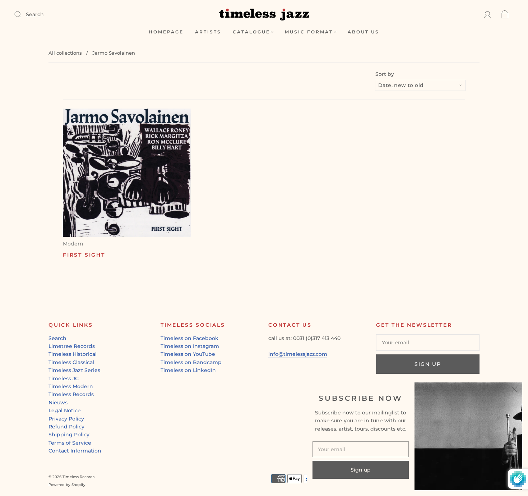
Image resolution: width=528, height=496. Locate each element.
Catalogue (251, 32)
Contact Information (74, 450)
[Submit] (22, 14)
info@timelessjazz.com (297, 354)
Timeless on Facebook (189, 338)
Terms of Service (69, 443)
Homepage (166, 32)
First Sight (84, 255)
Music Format (309, 32)
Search (35, 14)
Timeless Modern (70, 386)
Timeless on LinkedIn (188, 370)
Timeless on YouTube (188, 354)
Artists (208, 32)
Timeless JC (63, 378)
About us (363, 32)
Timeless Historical (72, 354)
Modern (73, 243)
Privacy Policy (66, 418)
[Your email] (428, 342)
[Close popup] (514, 390)
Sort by (384, 74)
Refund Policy (66, 426)
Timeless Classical (71, 362)
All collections (65, 53)
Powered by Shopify (66, 484)
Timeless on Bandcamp (191, 362)
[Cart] (505, 14)
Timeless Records (71, 394)
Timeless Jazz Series (74, 370)
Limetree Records (71, 346)
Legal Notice (64, 410)
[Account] (487, 14)
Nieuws (58, 402)
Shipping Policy (68, 434)
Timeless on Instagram (190, 346)
